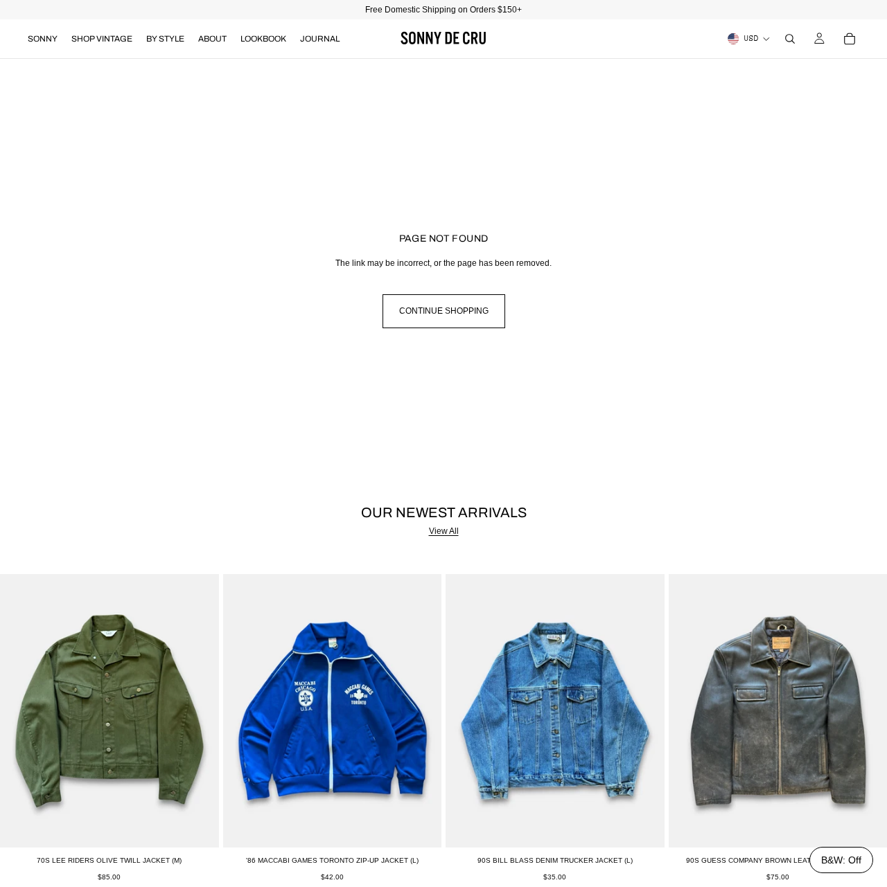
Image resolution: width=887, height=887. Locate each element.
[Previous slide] (21, 711)
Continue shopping (444, 311)
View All (444, 531)
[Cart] (849, 39)
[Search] (790, 39)
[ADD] (197, 826)
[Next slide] (198, 711)
